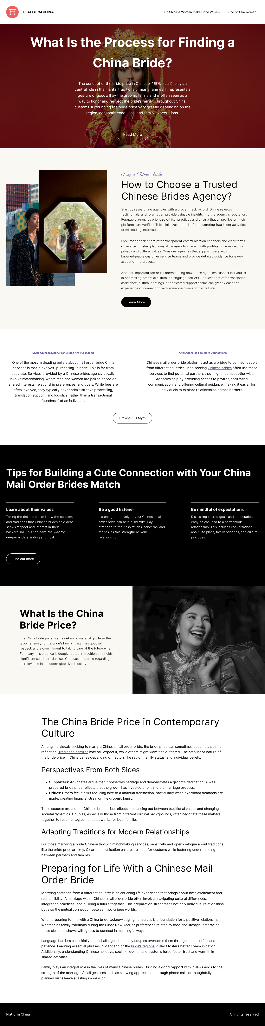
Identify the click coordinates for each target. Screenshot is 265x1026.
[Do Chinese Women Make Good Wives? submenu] (222, 12)
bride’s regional (143, 946)
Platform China (38, 12)
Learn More (136, 302)
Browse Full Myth (132, 418)
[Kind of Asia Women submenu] (258, 12)
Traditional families (73, 752)
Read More (132, 134)
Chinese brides (220, 368)
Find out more (23, 559)
